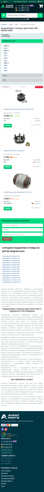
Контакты (32, 1)
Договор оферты (6, 481)
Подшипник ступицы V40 (11, 269)
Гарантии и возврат (8, 478)
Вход (40, 1)
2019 (5, 61)
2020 (5, 48)
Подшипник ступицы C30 (11, 256)
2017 (5, 55)
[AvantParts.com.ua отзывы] (9, 435)
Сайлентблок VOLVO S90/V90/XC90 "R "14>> (18, 192)
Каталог (3, 483)
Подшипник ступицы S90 (11, 267)
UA (6, 1)
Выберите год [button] (9, 41)
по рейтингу (5, 87)
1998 (5, 71)
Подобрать (7, 239)
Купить (8, 125)
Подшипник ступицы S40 (11, 260)
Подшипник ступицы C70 (11, 258)
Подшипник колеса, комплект (14, 151)
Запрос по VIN (7, 452)
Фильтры (39, 87)
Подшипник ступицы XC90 (11, 282)
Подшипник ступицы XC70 (11, 280)
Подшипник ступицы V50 (11, 271)
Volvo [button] (5, 76)
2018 (5, 58)
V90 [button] (4, 80)
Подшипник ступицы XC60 (11, 278)
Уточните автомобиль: (6, 35)
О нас (3, 486)
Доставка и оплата (20, 1)
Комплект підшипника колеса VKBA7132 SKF (19, 109)
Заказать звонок (7, 450)
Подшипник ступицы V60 (11, 273)
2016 (5, 53)
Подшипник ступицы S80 (11, 265)
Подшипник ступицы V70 (11, 275)
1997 (5, 68)
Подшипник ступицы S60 (11, 263)
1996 (5, 65)
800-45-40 (23, 6)
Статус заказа (6, 471)
